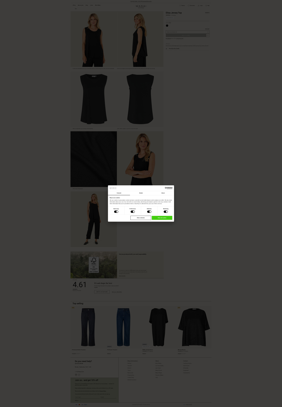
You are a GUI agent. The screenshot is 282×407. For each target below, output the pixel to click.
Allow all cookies (162, 217)
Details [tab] (141, 193)
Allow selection (141, 217)
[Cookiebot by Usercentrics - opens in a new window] (166, 188)
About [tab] (163, 193)
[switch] (133, 212)
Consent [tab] (119, 193)
